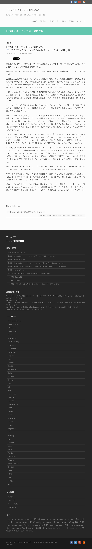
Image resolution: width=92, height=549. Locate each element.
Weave (10, 450)
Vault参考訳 (10, 300)
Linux (56, 522)
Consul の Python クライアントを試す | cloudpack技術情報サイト (54, 307)
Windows (11, 460)
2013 (10, 477)
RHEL (46, 525)
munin (79, 522)
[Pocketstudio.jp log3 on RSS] (84, 2)
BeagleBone (12, 338)
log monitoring (13, 404)
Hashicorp (35, 522)
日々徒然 (11, 467)
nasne (9, 525)
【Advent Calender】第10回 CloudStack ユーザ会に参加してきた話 (61, 215)
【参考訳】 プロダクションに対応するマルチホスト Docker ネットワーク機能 (33, 284)
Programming (12, 429)
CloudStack (12, 345)
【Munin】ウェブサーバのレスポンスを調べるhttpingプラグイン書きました (30, 303)
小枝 (13, 531)
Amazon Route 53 (14, 324)
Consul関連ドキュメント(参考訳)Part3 (18, 307)
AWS (43, 519)
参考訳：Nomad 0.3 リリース (17, 260)
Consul (43, 21)
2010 (10, 470)
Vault (10, 383)
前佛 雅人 (12, 53)
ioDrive (10, 387)
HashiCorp (11, 380)
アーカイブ (10, 241)
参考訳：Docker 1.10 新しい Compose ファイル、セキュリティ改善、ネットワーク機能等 (37, 267)
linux (9, 390)
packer (20, 525)
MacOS (10, 415)
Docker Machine (21, 522)
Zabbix (71, 21)
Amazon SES (13, 331)
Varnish (11, 411)
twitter (10, 446)
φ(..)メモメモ (63, 527)
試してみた (29, 531)
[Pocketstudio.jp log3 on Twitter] (75, 2)
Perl (10, 432)
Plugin (31, 525)
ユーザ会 (78, 528)
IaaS (44, 522)
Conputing (11, 356)
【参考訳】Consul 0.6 (15, 277)
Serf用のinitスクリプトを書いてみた (18, 309)
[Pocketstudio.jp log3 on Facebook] (71, 2)
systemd (72, 525)
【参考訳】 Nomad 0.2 (15, 280)
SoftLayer (11, 443)
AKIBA (79, 21)
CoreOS (10, 366)
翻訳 (22, 530)
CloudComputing (13, 342)
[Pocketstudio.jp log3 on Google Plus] (79, 2)
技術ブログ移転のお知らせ (16, 253)
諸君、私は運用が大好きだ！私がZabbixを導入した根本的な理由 (29, 273)
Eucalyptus (12, 349)
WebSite (10, 453)
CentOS (11, 401)
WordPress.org (12, 507)
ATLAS (10, 335)
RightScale (12, 352)
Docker (10, 373)
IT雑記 (11, 481)
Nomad (14, 525)
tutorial (13, 528)
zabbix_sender (50, 528)
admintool (12, 394)
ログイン (11, 497)
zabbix (40, 527)
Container (11, 363)
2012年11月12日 (26, 53)
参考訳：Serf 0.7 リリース (16, 270)
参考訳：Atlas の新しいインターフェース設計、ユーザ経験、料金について (32, 256)
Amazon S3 (12, 328)
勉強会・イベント (14, 463)
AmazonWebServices (14, 321)
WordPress (12, 457)
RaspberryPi (11, 436)
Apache (11, 397)
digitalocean (12, 370)
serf (9, 439)
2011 (10, 474)
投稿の (11, 500)
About (34, 21)
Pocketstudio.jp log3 (23, 10)
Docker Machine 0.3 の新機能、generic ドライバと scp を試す (26, 296)
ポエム (72, 528)
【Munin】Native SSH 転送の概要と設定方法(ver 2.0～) (26, 212)
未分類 (9, 43)
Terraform (79, 525)
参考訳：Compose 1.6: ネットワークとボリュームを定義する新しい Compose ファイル (36, 263)
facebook (11, 377)
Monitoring (53, 21)
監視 (17, 531)
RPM (10, 408)
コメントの (13, 504)
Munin (63, 21)
